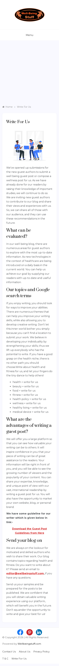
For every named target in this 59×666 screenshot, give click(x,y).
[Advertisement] (29, 74)
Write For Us (18, 658)
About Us (24, 651)
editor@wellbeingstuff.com (25, 573)
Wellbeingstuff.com (29, 643)
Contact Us (9, 651)
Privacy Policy (41, 651)
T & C (5, 658)
